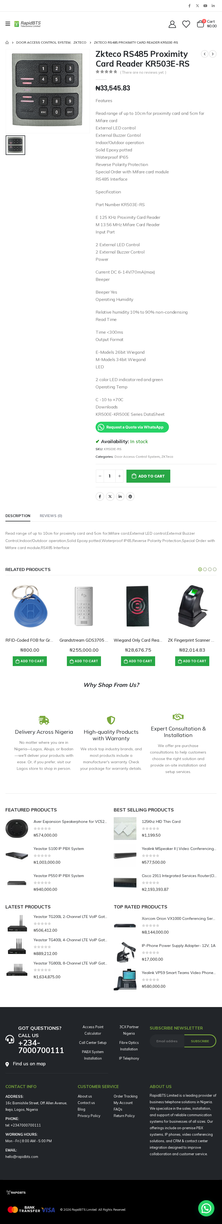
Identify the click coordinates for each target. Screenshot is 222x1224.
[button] (200, 569)
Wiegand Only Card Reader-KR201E (148, 640)
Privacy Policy (89, 1115)
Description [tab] (17, 516)
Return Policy (124, 1115)
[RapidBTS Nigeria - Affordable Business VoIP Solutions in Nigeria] (27, 23)
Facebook (100, 496)
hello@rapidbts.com (21, 1156)
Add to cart (151, 476)
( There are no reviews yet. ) (143, 72)
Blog (81, 1109)
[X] (197, 5)
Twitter (110, 496)
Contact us (86, 1102)
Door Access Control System (137, 456)
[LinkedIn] (213, 5)
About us (85, 1096)
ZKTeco (167, 456)
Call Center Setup (93, 1042)
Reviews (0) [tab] (51, 516)
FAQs (118, 1109)
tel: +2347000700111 (23, 1125)
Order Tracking (126, 1096)
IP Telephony (129, 1058)
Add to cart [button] (32, 661)
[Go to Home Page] (7, 42)
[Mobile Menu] (9, 23)
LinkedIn (120, 496)
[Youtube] (205, 5)
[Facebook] (189, 5)
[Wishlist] (186, 24)
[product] (29, 606)
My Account (123, 1102)
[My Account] (172, 24)
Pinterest (130, 496)
